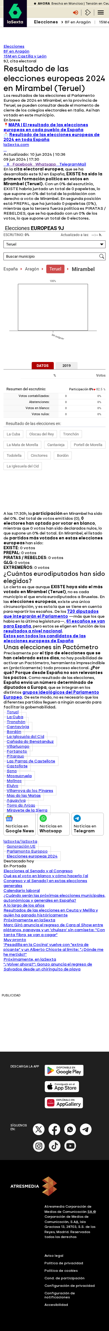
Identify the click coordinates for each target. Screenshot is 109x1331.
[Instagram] (39, 1150)
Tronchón (71, 434)
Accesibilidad (56, 1305)
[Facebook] (54, 1134)
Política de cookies (61, 1271)
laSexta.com (16, 144)
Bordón (63, 455)
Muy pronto (14, 939)
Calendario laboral (21, 890)
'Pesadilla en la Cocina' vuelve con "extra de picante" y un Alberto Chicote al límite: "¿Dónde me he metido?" (53, 949)
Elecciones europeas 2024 (32, 856)
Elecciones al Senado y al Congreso (38, 870)
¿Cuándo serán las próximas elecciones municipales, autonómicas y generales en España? (54, 898)
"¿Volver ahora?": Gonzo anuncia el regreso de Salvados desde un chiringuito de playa (47, 967)
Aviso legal (53, 1256)
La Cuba (13, 434)
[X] (5, 149)
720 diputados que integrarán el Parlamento (51, 614)
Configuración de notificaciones (59, 1295)
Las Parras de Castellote (31, 761)
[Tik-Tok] (55, 1150)
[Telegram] (86, 1134)
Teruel (55, 269)
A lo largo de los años (23, 905)
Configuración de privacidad (69, 1286)
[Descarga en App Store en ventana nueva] (61, 1091)
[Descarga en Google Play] (64, 1074)
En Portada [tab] (14, 866)
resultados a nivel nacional (32, 631)
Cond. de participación (64, 1278)
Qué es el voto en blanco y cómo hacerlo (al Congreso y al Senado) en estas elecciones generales (45, 880)
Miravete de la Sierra (27, 810)
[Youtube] (70, 1150)
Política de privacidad (63, 1263)
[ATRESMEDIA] (54, 1186)
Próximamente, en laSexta (29, 959)
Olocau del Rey (41, 434)
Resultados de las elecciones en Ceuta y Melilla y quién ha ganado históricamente (50, 913)
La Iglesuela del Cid (23, 466)
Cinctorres (39, 455)
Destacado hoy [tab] (18, 861)
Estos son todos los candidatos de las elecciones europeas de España (44, 638)
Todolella (14, 455)
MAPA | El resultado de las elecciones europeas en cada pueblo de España (45, 127)
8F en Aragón (78, 22)
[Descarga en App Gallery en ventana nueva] (63, 1107)
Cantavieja (56, 445)
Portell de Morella (88, 445)
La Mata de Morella (22, 445)
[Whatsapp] (70, 1134)
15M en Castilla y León (25, 56)
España (10, 269)
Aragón (32, 269)
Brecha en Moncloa (67, 3)
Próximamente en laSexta (29, 920)
